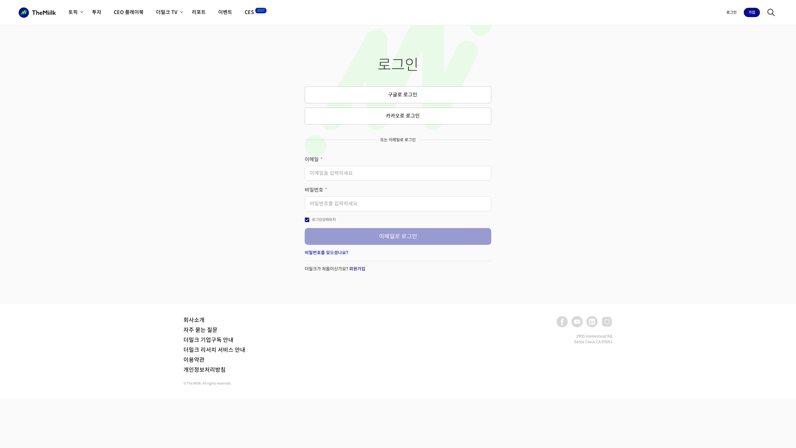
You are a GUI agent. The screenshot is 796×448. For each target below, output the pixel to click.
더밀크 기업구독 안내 (208, 340)
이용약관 (194, 360)
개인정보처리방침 (204, 369)
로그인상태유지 (324, 219)
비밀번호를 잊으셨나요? (326, 252)
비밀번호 (314, 190)
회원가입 (357, 269)
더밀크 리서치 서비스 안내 (214, 350)
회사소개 (194, 320)
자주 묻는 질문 (200, 330)
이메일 (312, 159)
